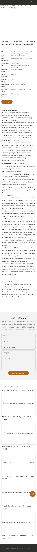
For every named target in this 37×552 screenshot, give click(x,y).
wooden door (16, 135)
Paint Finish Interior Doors (10, 390)
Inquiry (7, 102)
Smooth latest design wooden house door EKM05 (18, 507)
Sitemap (28, 548)
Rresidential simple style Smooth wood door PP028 (17, 537)
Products (30, 390)
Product (22, 390)
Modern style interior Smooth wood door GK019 (18, 477)
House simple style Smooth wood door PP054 (17, 447)
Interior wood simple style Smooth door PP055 (17, 418)
